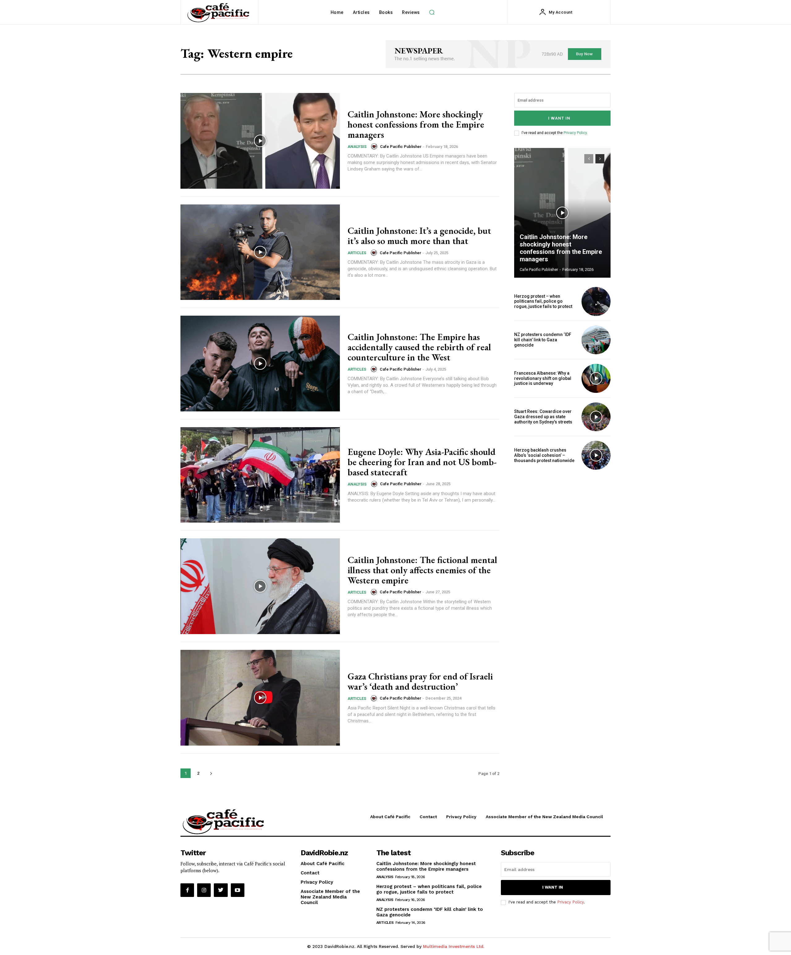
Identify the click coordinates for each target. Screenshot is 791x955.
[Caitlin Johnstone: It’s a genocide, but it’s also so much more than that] (260, 252)
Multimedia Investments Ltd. (453, 946)
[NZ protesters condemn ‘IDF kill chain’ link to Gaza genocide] (596, 340)
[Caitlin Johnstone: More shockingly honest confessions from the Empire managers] (260, 141)
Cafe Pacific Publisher (400, 146)
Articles (357, 252)
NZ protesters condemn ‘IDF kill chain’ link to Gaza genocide (542, 339)
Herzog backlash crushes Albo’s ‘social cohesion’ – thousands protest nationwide (544, 455)
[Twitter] (220, 890)
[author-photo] (375, 146)
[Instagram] (204, 890)
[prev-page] (588, 158)
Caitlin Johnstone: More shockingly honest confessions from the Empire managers (416, 124)
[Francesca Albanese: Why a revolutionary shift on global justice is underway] (596, 378)
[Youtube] (237, 890)
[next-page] (211, 773)
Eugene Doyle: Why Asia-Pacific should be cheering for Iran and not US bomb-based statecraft (422, 462)
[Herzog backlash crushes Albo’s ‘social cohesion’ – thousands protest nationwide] (596, 455)
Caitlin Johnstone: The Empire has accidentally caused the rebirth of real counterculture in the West (419, 347)
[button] (432, 12)
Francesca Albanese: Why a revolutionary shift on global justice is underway (542, 378)
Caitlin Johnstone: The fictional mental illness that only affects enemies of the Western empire (422, 570)
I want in (559, 118)
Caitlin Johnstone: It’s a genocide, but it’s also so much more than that (419, 236)
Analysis (357, 146)
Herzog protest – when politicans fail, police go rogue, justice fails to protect (543, 301)
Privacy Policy (575, 133)
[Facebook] (187, 890)
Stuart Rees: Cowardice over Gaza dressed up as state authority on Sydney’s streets (543, 416)
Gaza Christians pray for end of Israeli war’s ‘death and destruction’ (420, 681)
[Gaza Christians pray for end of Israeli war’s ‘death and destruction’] (260, 698)
